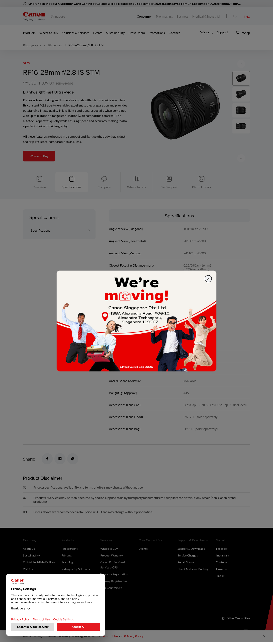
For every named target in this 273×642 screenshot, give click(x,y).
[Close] (208, 279)
